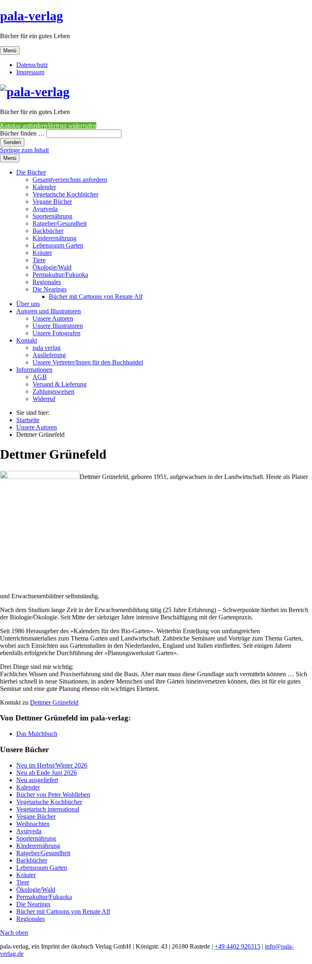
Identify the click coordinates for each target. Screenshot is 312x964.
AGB (39, 376)
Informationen (34, 369)
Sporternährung (52, 216)
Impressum (30, 72)
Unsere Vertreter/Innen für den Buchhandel (87, 362)
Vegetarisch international (47, 809)
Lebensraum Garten (57, 245)
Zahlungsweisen (53, 391)
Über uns (28, 303)
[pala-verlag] (34, 91)
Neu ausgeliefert (37, 779)
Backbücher (47, 230)
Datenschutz (32, 64)
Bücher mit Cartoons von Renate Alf (96, 296)
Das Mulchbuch (36, 733)
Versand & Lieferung (59, 384)
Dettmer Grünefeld (54, 702)
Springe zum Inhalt (24, 150)
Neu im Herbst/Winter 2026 (51, 765)
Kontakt (26, 340)
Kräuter (42, 252)
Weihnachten (33, 823)
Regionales (46, 281)
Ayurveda (45, 208)
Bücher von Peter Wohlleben (53, 794)
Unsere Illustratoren (57, 325)
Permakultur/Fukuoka (60, 274)
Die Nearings (49, 289)
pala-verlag (31, 16)
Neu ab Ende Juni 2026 (46, 772)
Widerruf (43, 398)
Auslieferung (49, 355)
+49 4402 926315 (237, 946)
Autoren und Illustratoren (48, 311)
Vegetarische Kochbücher (65, 194)
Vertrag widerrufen (72, 125)
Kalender (44, 186)
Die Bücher (31, 172)
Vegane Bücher (52, 201)
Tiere (39, 260)
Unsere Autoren (52, 318)
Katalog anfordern (24, 125)
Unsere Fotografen (56, 333)
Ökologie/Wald (52, 267)
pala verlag (46, 347)
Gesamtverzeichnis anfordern (69, 179)
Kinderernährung (54, 238)
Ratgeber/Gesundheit (59, 223)
